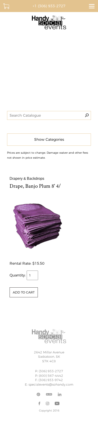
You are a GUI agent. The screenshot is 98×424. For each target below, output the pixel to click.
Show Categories (49, 139)
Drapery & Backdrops (27, 178)
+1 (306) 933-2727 (49, 6)
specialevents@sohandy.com (50, 384)
